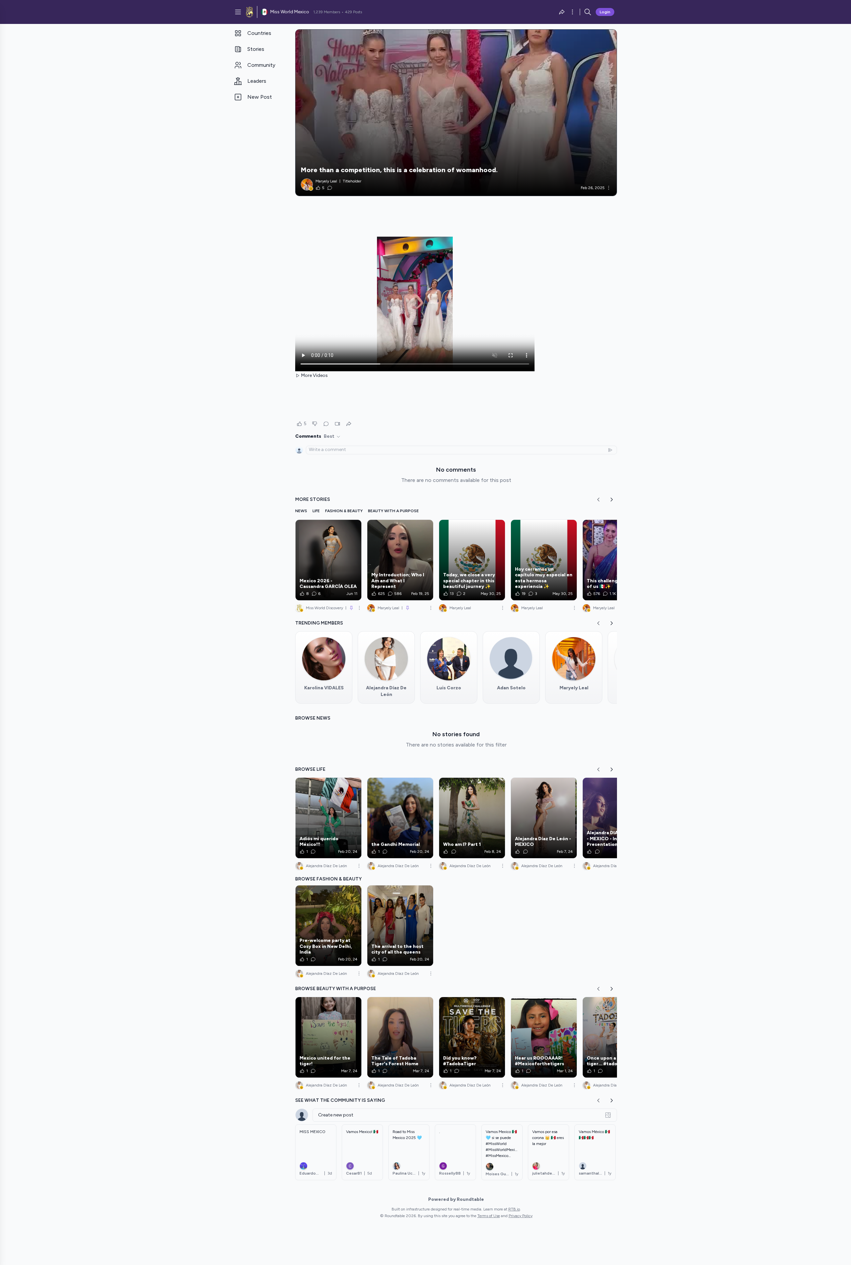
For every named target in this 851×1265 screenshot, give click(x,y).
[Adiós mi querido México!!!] (328, 818)
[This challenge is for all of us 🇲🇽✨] (616, 560)
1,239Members (326, 12)
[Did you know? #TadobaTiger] (472, 1037)
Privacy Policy (521, 1215)
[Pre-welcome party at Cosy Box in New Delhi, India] (328, 925)
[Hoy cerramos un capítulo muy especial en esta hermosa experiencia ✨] (544, 560)
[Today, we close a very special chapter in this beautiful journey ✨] (472, 560)
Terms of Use (488, 1215)
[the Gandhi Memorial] (400, 818)
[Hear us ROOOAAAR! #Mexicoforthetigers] (544, 1037)
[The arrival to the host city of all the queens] (400, 925)
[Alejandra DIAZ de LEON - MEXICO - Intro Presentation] (616, 818)
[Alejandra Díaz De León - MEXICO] (544, 818)
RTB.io (514, 1209)
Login (605, 12)
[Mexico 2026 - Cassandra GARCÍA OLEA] (328, 560)
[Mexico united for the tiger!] (328, 1037)
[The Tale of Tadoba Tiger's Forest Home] (400, 1037)
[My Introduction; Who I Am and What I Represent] (400, 560)
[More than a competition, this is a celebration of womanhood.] (456, 113)
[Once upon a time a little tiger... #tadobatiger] (616, 1037)
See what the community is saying (340, 1100)
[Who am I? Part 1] (472, 818)
